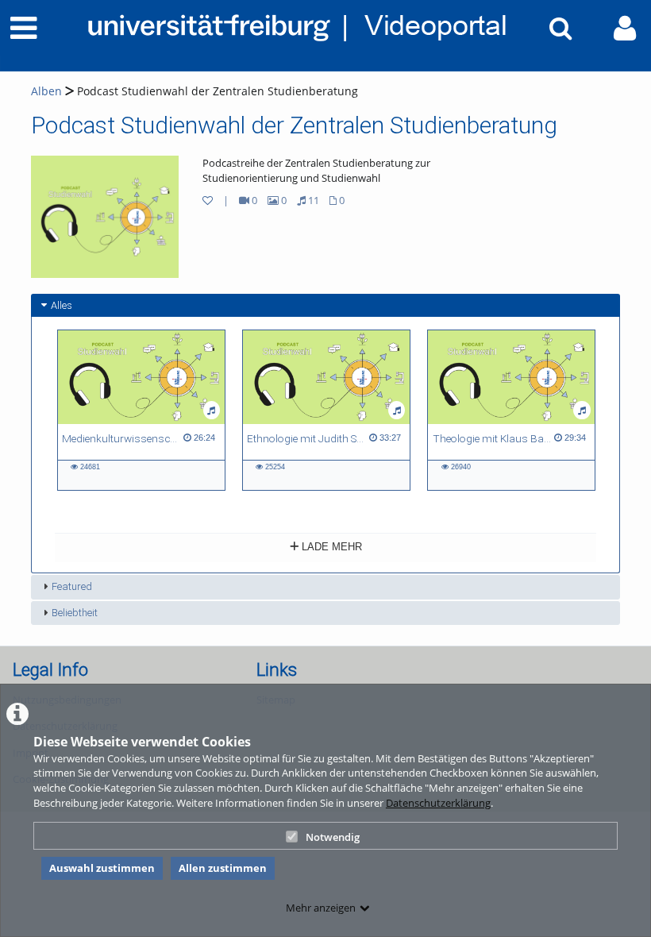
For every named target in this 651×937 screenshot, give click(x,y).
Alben (46, 90)
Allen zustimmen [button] (223, 868)
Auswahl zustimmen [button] (102, 868)
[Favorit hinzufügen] (207, 200)
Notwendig (333, 837)
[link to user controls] (625, 28)
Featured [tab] (72, 586)
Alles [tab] (61, 305)
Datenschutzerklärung (438, 803)
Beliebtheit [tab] (75, 613)
